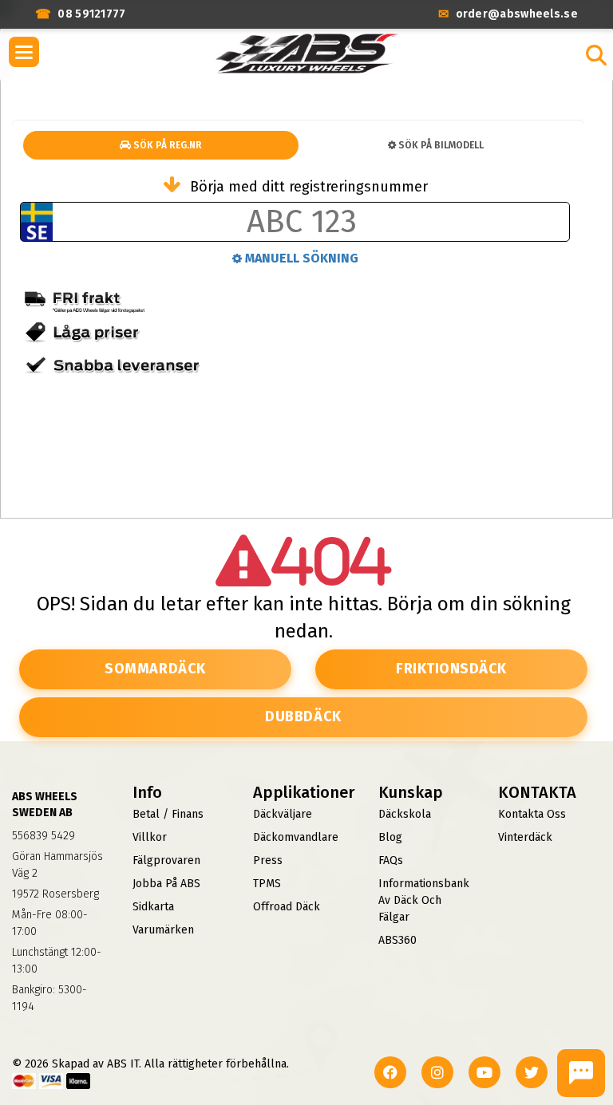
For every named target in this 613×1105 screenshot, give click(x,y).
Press (268, 860)
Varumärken (163, 930)
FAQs (390, 860)
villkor (149, 837)
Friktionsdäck (451, 668)
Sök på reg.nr (166, 145)
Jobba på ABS (166, 883)
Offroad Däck (286, 907)
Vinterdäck (525, 837)
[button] (24, 52)
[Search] (596, 55)
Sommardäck (155, 668)
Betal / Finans (168, 814)
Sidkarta (153, 907)
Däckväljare (282, 814)
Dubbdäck (303, 716)
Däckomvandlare (295, 837)
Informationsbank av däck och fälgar (423, 900)
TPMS (267, 883)
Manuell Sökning (300, 258)
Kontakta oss (532, 814)
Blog (390, 837)
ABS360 (397, 940)
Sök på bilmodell (440, 145)
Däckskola (404, 814)
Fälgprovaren (166, 860)
